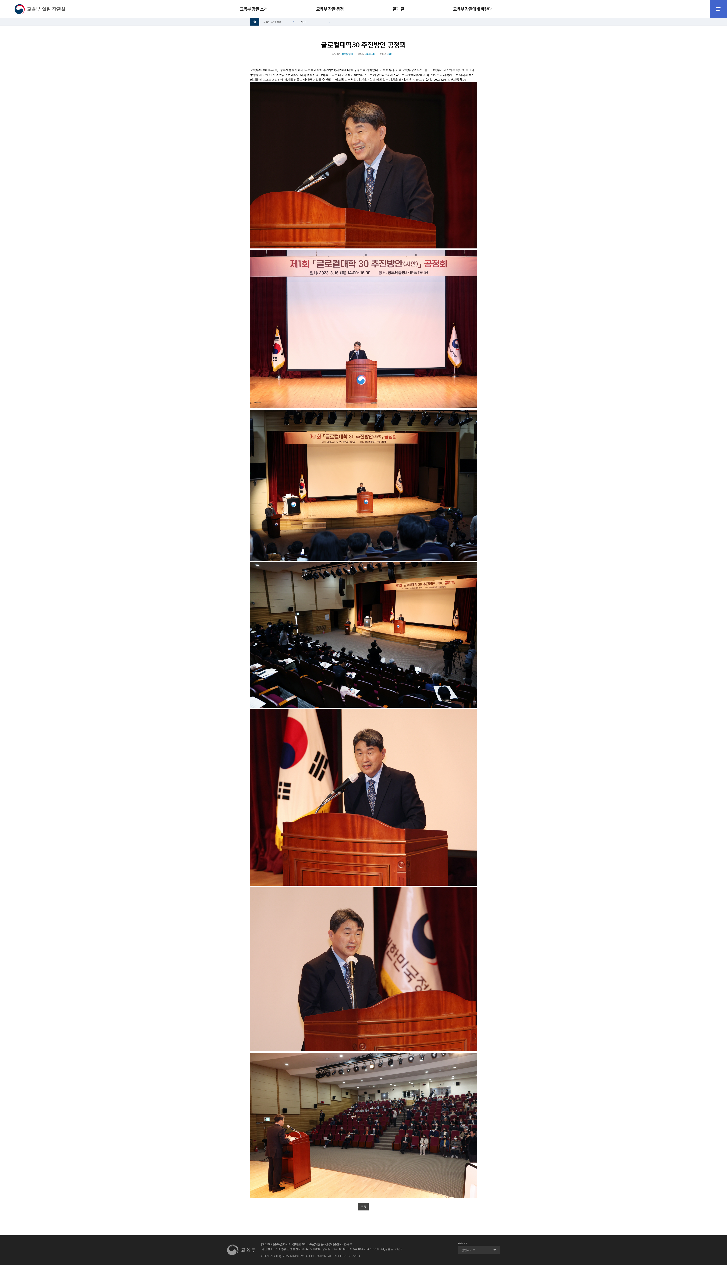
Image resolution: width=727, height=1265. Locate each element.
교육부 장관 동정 (330, 9)
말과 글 (398, 9)
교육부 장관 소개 (254, 9)
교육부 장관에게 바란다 (472, 9)
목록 (363, 1206)
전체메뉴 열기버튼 (718, 9)
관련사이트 (462, 1243)
